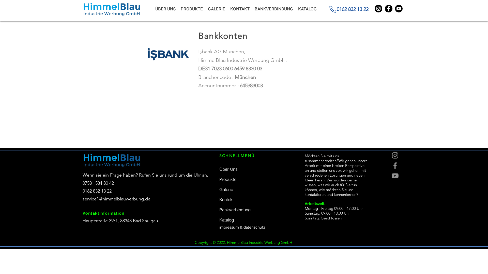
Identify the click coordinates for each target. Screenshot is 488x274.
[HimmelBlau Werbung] (388, 8)
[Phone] (332, 9)
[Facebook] (395, 165)
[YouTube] (395, 176)
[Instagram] (395, 155)
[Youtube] (399, 8)
